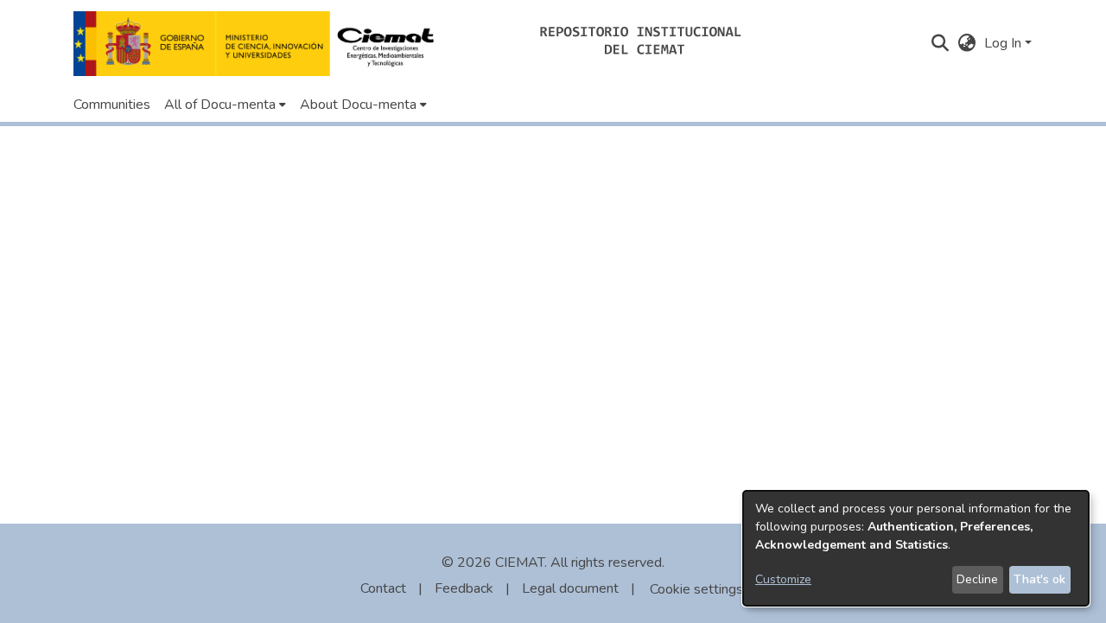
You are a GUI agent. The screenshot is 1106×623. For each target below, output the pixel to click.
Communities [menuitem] (111, 104)
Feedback (464, 588)
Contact (383, 588)
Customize (783, 579)
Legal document (570, 588)
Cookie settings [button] (696, 589)
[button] (258, 43)
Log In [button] (1004, 43)
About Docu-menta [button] (358, 104)
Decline (977, 579)
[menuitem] (225, 104)
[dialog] (916, 548)
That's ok (1039, 579)
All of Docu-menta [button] (220, 104)
